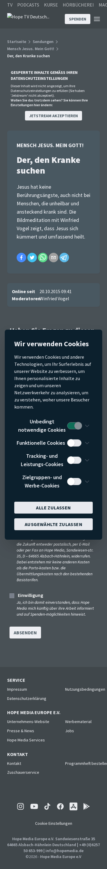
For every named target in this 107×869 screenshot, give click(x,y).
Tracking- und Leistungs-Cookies (42, 460)
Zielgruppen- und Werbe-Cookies (42, 481)
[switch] (74, 425)
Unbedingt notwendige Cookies (42, 425)
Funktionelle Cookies (41, 442)
